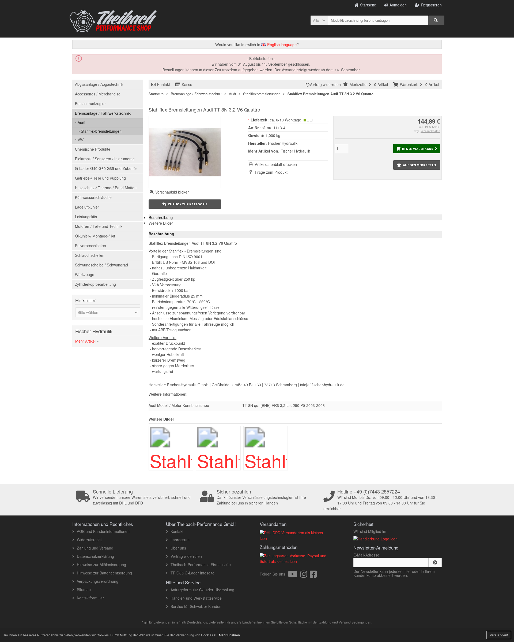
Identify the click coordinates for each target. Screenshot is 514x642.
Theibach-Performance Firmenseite (201, 564)
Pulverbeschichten (90, 245)
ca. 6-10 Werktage (285, 120)
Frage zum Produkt (271, 172)
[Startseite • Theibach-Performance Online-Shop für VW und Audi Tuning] (113, 21)
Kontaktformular (90, 597)
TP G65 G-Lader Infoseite (192, 573)
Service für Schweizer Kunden (196, 606)
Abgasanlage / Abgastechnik (99, 84)
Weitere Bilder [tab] (161, 223)
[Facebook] (313, 575)
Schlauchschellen (89, 255)
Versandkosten (430, 131)
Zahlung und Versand (95, 548)
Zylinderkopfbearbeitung (95, 284)
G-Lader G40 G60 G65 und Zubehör (106, 168)
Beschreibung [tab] (161, 217)
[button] (319, 20)
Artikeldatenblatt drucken (276, 164)
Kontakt (163, 84)
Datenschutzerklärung (95, 556)
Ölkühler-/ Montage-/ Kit (95, 236)
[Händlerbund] (375, 538)
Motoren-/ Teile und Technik (98, 226)
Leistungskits (86, 216)
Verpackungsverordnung (97, 581)
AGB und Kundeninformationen (103, 531)
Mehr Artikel (85, 341)
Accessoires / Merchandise (97, 94)
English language (281, 44)
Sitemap (84, 589)
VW (81, 139)
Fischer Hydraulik (295, 151)
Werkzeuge (84, 274)
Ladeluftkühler (87, 207)
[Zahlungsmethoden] (295, 561)
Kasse (187, 84)
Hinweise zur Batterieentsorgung (104, 573)
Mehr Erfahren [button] (229, 635)
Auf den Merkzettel (416, 165)
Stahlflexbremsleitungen (101, 131)
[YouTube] (294, 575)
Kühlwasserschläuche (93, 197)
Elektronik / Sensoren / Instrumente (105, 158)
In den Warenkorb (416, 149)
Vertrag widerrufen (326, 84)
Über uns (178, 548)
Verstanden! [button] (499, 635)
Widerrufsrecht (89, 539)
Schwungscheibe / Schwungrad (101, 265)
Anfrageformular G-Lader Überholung (202, 589)
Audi (81, 122)
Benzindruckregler (90, 103)
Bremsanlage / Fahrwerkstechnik (103, 113)
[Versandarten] (295, 538)
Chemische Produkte (92, 149)
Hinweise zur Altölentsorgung (101, 564)
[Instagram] (305, 575)
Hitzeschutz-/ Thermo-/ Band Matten (106, 187)
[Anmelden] (435, 562)
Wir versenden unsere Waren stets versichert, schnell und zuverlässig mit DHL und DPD (142, 497)
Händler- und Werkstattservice (196, 598)
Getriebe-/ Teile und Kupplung (100, 178)
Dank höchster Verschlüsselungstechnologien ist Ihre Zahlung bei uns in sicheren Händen (261, 497)
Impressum (180, 539)
